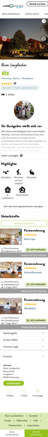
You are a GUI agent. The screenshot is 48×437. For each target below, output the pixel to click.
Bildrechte (22, 420)
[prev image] (4, 38)
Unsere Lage (10, 346)
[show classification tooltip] (16, 83)
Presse (7, 420)
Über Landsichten (14, 415)
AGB (35, 420)
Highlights (32, 14)
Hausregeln (10, 333)
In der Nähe (10, 340)
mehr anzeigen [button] (10, 155)
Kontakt (7, 356)
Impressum (33, 425)
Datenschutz (15, 425)
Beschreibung (11, 14)
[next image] (43, 38)
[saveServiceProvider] (44, 21)
